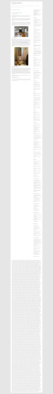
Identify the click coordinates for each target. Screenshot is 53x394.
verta (12, 336)
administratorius (25, 324)
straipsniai (38, 294)
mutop (29, 372)
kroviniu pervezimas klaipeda (32, 300)
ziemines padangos (22, 286)
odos (29, 374)
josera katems (30, 289)
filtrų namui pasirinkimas (32, 262)
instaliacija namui (16, 364)
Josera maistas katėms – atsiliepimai (37, 227)
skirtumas (22, 360)
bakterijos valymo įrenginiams (16, 313)
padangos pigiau (21, 358)
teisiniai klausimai (20, 353)
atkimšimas (34, 325)
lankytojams (13, 372)
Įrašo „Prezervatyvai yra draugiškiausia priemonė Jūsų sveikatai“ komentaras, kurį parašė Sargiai (37, 183)
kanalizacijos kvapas (38, 295)
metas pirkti (31, 335)
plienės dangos (27, 368)
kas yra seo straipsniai (36, 276)
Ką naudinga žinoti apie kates (36, 30)
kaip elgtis (21, 323)
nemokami (26, 355)
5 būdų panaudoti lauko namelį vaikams (37, 153)
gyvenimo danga (37, 327)
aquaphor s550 (22, 270)
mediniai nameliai (28, 302)
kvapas (18, 333)
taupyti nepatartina (18, 328)
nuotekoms (24, 339)
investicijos (38, 375)
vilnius (15, 330)
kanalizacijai (38, 380)
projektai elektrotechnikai (21, 364)
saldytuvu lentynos (32, 279)
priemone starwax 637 (29, 301)
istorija (39, 374)
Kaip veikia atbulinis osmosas (36, 197)
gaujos (15, 374)
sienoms (36, 368)
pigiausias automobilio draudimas (17, 314)
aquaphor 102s (36, 270)
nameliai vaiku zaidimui (14, 300)
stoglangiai (36, 330)
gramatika (13, 368)
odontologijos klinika (13, 289)
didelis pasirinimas (24, 328)
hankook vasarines (13, 385)
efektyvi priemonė (24, 325)
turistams (31, 357)
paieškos (22, 375)
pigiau (36, 375)
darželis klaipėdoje (31, 305)
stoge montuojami (18, 335)
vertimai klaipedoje (30, 345)
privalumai (13, 338)
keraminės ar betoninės (20, 327)
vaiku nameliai (21, 300)
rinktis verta (19, 325)
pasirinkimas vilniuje (16, 280)
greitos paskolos (33, 391)
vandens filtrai (37, 268)
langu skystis (39, 313)
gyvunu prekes (23, 291)
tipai (34, 333)
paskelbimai (38, 347)
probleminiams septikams (24, 309)
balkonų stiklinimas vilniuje (34, 345)
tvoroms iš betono (18, 320)
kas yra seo (38, 388)
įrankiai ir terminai (19, 316)
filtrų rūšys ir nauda (24, 265)
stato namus (24, 311)
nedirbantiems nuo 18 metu (25, 390)
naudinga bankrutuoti (16, 324)
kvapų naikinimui (31, 339)
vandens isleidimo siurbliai (32, 280)
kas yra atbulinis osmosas (33, 261)
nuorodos (31, 291)
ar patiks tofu (16, 291)
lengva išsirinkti (39, 324)
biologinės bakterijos (34, 295)
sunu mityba (19, 292)
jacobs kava (18, 345)
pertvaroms (13, 369)
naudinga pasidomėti (33, 328)
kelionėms (31, 347)
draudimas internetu (37, 377)
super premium (17, 289)
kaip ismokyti (17, 298)
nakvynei (17, 357)
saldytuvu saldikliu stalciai (29, 279)
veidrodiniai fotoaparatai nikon (20, 391)
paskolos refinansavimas (37, 283)
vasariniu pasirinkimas (22, 385)
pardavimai (36, 336)
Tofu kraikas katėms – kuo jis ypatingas (37, 99)
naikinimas (37, 338)
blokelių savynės (21, 382)
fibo (25, 312)
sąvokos (29, 342)
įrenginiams (20, 339)
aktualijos (24, 371)
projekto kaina (38, 364)
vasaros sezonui (15, 387)
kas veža (36, 314)
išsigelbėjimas (28, 323)
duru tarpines (25, 281)
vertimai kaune (27, 345)
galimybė (21, 335)
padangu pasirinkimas (30, 286)
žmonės (28, 342)
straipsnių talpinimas (38, 320)
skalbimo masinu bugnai (16, 281)
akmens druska (16, 391)
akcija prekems (32, 297)
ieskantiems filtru (19, 295)
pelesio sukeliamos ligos (17, 390)
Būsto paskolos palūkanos (36, 210)
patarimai (29, 333)
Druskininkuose (13, 361)
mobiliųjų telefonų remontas (29, 275)
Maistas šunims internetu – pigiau (37, 176)
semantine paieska (31, 388)
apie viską (38, 349)
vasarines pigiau (25, 387)
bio (13, 333)
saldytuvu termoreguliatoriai (37, 279)
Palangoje (22, 357)
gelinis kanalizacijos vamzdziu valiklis (15, 309)
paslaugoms (18, 353)
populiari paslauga (22, 314)
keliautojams (15, 353)
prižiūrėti (40, 339)
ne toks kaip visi (27, 319)
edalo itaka (13, 292)
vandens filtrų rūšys (27, 264)
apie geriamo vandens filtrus (28, 261)
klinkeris (31, 303)
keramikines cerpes (39, 311)
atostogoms (17, 342)
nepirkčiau (17, 338)
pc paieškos (18, 377)
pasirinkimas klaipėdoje (35, 305)
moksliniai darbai (18, 368)
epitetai (25, 316)
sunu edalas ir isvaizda (16, 292)
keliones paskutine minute (14, 344)
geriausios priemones (18, 308)
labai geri (24, 355)
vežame (31, 314)
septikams (18, 303)
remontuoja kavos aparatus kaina (21, 79)
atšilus (38, 379)
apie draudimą (18, 379)
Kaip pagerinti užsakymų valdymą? (37, 55)
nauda (25, 341)
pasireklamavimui (13, 349)
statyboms (38, 368)
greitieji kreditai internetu (28, 283)
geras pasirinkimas (13, 327)
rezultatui (16, 355)
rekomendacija (36, 341)
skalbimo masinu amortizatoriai (21, 281)
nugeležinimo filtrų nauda (37, 265)
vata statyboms (14, 382)
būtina (25, 375)
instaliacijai (39, 363)
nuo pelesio (30, 306)
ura (34, 371)
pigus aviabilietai (20, 345)
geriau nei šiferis (36, 324)
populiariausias (13, 335)
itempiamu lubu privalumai (31, 281)
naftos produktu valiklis (37, 390)
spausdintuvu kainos (24, 303)
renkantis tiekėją (39, 316)
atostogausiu (18, 344)
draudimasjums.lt (22, 330)
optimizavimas (29, 366)
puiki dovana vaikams (39, 272)
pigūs (12, 346)
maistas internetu (28, 294)
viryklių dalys (28, 287)
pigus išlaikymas (31, 324)
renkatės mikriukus (27, 317)
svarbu (26, 364)
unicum (29, 369)
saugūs (39, 379)
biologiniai (31, 334)
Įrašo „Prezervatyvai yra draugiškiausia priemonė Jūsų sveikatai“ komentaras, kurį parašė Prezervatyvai (37, 185)
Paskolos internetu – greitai (36, 205)
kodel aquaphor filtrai (16, 269)
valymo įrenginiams (15, 303)
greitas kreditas (20, 283)
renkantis (19, 338)
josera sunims (32, 289)
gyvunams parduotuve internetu (27, 292)
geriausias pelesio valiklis (31, 276)
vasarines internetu (13, 386)
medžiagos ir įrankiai (28, 377)
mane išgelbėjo (32, 355)
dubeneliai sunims (13, 290)
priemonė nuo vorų (20, 276)
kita (34, 369)
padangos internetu (13, 286)
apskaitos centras (20, 344)
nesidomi (36, 379)
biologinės (23, 341)
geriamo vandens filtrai (21, 267)
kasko (34, 331)
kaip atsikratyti (27, 333)
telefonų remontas (24, 276)
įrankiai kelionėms (24, 352)
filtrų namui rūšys (24, 264)
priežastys (38, 334)
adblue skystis (17, 279)
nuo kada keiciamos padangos (18, 286)
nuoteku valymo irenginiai (18, 358)
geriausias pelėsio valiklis (16, 272)
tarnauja (36, 339)
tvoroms (40, 368)
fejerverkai (17, 295)
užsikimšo (21, 325)
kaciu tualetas (23, 290)
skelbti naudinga (16, 323)
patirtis (33, 324)
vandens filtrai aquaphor (17, 267)
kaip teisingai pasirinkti (16, 316)
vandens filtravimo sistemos (27, 262)
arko (26, 312)
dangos (17, 325)
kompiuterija (20, 352)
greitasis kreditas (16, 283)
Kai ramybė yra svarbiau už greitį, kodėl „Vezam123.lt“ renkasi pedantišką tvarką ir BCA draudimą (37, 54)
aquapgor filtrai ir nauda (27, 268)
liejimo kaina (34, 377)
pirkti (22, 338)
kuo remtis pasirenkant (37, 317)
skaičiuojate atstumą (23, 317)
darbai (21, 368)
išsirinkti (32, 336)
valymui (33, 341)
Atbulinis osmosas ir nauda (36, 221)
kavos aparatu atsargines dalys (23, 287)
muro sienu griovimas (38, 303)
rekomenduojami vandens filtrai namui (15, 264)
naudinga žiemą (25, 335)
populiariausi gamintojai (16, 388)
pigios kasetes (37, 344)
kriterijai (30, 316)
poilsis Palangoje (20, 347)
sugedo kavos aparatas (26, 79)
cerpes (27, 320)
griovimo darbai (32, 311)
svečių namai (36, 360)
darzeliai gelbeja (13, 280)
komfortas (28, 382)
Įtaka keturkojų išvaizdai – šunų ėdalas (37, 235)
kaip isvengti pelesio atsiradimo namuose (26, 272)
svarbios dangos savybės (31, 382)
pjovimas (27, 374)
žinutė (18, 380)
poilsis (27, 357)
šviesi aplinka (28, 336)
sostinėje (24, 360)
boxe (27, 369)
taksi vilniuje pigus (33, 313)
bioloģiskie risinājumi (36, 278)
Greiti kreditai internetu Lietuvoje (37, 209)
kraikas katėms (17, 297)
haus (24, 312)
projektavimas (32, 358)
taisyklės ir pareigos (39, 314)
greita (29, 380)
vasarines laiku (31, 385)
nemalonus (22, 333)
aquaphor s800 (19, 270)
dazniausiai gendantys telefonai (35, 273)
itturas (35, 344)
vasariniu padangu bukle (29, 386)
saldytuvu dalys (34, 287)
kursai (29, 355)
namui (35, 334)
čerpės (31, 313)
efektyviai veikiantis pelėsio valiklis (16, 276)
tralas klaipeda (36, 300)
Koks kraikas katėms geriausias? (36, 232)
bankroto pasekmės (34, 322)
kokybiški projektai (13, 364)
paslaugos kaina (34, 353)
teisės (13, 374)
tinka (16, 380)
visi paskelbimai (24, 353)
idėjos (40, 375)
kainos (17, 330)
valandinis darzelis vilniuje (26, 289)
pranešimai (29, 371)
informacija (15, 328)
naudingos (22, 339)
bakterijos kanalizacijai (18, 341)
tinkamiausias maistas (24, 294)
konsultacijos (30, 352)
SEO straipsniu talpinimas (36, 193)
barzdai (16, 377)
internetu (15, 341)
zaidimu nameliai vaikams (25, 302)
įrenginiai (33, 333)
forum (39, 369)
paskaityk (17, 371)
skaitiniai (15, 371)
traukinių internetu (14, 346)
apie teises (40, 347)
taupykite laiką (19, 324)
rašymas (17, 355)
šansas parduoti (39, 350)
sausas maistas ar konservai (30, 284)
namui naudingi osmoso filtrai (38, 261)
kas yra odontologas (22, 298)
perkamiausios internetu (25, 297)
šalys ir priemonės (18, 350)
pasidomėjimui (39, 371)
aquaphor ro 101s (33, 270)
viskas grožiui (27, 352)
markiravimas (17, 374)
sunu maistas (20, 289)
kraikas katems (37, 297)
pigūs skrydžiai (22, 369)
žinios (36, 371)
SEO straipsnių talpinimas (17, 2)
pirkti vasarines (34, 385)
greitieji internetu (36, 391)
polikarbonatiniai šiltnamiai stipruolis (15, 278)
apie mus (27, 291)
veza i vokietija (13, 314)
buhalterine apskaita (20, 279)
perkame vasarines (36, 387)
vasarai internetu (21, 387)
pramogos (13, 360)
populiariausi (13, 379)
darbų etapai (19, 363)
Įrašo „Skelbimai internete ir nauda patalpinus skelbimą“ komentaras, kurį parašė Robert (37, 191)
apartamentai (25, 357)
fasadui (12, 382)
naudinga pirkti (29, 313)
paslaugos (29, 346)
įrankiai (33, 366)
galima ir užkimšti (27, 325)
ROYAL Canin (35, 230)
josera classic (27, 276)
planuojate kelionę (36, 316)
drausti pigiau (29, 379)
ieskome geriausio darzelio (21, 280)
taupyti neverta (36, 328)
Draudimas (35, 57)
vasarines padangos (26, 286)
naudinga (30, 336)
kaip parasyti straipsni (23, 388)
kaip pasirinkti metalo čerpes (31, 317)
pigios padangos (15, 287)
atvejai (38, 335)
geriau (33, 316)
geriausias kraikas (29, 297)
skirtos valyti (31, 341)
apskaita (27, 346)
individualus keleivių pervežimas (31, 330)
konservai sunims (20, 290)
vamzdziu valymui (20, 309)
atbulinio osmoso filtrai (21, 261)
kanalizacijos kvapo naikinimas (28, 311)
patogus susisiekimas (19, 317)
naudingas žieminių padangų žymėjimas (18, 275)
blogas (36, 294)
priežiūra (34, 336)
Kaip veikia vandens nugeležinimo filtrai (37, 198)
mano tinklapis (25, 369)
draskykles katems (15, 284)
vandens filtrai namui (20, 264)
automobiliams (17, 352)
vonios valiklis (35, 319)
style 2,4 (37, 298)
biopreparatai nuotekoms (25, 301)
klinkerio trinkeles (18, 301)
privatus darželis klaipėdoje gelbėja (26, 305)
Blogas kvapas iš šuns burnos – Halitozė (37, 35)
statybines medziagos (34, 312)
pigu (38, 358)
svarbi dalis (36, 335)
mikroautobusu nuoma (22, 331)
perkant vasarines (18, 387)
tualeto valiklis (20, 303)
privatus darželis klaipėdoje (14, 306)
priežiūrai (17, 334)
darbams (31, 377)
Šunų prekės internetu (36, 175)
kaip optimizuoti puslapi (28, 388)
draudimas (13, 341)
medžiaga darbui (22, 363)
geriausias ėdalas (31, 294)
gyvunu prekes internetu (39, 291)
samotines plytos (36, 311)
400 (38, 374)
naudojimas (18, 339)
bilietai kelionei (25, 349)
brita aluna (30, 298)
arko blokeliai (25, 320)
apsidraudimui (33, 347)
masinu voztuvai (28, 280)
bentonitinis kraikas (37, 290)
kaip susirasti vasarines (29, 387)
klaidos (15, 336)
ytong (23, 312)
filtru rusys (14, 298)
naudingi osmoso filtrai (18, 262)
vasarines (16, 385)
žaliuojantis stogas (18, 382)
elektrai (35, 363)
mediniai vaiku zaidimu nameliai (14, 302)
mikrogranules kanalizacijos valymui (38, 308)
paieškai (30, 350)
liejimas (14, 377)
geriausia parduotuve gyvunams (33, 292)
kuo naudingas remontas (24, 275)
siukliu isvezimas (15, 301)
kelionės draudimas (27, 331)
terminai (34, 335)
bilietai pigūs (18, 346)
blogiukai (39, 355)
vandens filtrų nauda (13, 261)
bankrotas (31, 322)
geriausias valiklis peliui (34, 275)
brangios (34, 342)
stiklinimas (21, 346)
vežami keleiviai (34, 314)
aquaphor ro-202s (32, 269)
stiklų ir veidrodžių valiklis (14, 320)
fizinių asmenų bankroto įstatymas (27, 322)
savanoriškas (32, 342)
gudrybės (34, 360)
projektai (14, 358)
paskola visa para (20, 390)
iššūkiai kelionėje (29, 314)
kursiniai (14, 363)
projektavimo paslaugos (35, 364)
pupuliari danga (39, 328)
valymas (40, 380)
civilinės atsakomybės (37, 331)
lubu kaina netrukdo (36, 281)
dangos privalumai (13, 322)
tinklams (35, 358)
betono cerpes (13, 312)
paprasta (36, 342)
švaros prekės (20, 330)
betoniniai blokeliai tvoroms (30, 320)
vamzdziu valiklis (30, 319)
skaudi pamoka (22, 324)
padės (22, 342)
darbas (36, 361)
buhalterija (25, 346)
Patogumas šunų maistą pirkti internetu (37, 231)
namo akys (23, 335)
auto (29, 347)
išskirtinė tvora (34, 320)
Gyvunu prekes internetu (36, 68)
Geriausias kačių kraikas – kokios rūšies (37, 98)
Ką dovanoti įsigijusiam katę (36, 229)
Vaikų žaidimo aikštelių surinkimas (37, 146)
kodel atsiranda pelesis (20, 278)
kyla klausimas (36, 325)
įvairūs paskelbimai (33, 352)
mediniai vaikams (17, 300)
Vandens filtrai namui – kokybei (36, 64)
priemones (21, 341)
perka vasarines (18, 385)
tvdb (12, 357)
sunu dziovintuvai (16, 290)
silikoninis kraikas (34, 290)
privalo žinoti (17, 327)
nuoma (23, 346)
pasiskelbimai (23, 349)
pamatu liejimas (21, 311)
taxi (16, 330)
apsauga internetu (15, 350)
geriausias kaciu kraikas (30, 273)
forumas (15, 372)
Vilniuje (20, 357)
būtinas (27, 379)
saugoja (38, 341)
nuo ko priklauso (27, 316)
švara (12, 333)
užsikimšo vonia (31, 325)
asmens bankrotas (31, 323)
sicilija (34, 390)
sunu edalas (22, 289)
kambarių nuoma (25, 358)
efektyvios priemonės (20, 334)
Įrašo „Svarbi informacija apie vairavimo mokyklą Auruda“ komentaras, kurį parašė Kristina (37, 188)
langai (24, 336)
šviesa (32, 335)
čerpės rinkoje (34, 327)
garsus (32, 344)
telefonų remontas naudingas (25, 273)
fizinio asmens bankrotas (22, 322)
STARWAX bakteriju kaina (38, 301)
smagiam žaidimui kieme (14, 273)
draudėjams (39, 352)
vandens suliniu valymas (27, 308)
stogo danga (21, 301)
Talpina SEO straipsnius (36, 212)
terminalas (38, 361)
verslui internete (26, 366)
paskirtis (38, 339)
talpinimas (17, 331)
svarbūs (14, 355)
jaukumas (24, 338)
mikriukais (16, 317)
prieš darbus (29, 338)
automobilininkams (35, 350)
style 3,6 (39, 298)
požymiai (15, 335)
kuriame (26, 382)
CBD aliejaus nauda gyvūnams (36, 228)
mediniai (26, 336)
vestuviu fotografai (34, 303)
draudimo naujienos (39, 342)
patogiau (32, 316)
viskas (35, 369)
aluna (28, 298)
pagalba (18, 323)
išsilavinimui (17, 363)
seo (40, 303)
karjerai (30, 368)
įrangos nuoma (18, 311)
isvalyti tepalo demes (35, 284)
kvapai (39, 338)
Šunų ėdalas (35, 159)
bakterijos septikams (38, 309)
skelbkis (21, 350)
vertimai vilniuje (24, 345)
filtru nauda (25, 295)
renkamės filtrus (20, 294)
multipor (21, 312)
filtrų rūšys (25, 261)
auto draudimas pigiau (27, 330)
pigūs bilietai (18, 347)
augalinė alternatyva (19, 291)
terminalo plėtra (34, 361)
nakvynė (31, 361)
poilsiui (32, 357)
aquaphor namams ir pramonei (38, 267)
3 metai (26, 323)
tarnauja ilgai (28, 324)
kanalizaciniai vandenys (23, 308)
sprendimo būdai (26, 334)
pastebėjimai (19, 372)
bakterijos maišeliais (28, 309)
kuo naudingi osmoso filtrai (22, 262)
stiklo (25, 374)
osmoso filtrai (13, 267)
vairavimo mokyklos (35, 357)
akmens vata (30, 312)
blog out (33, 371)
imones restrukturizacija (28, 303)
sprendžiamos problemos (14, 334)
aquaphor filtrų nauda (20, 268)
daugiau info (21, 379)
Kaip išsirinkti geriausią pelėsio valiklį (37, 19)
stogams (25, 368)
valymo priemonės (21, 320)
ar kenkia (24, 333)
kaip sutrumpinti (25, 314)
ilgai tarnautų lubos (30, 391)
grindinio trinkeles (19, 312)
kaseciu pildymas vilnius (35, 302)
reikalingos (28, 355)
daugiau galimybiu (35, 388)
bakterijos (15, 333)
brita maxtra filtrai (26, 298)
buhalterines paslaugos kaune (21, 313)
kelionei (18, 342)
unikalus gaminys (13, 325)
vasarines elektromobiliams (27, 385)
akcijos (19, 331)
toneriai (31, 302)
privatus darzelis (25, 280)
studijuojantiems (15, 368)
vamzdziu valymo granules (32, 308)
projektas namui (30, 364)
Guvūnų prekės (35, 223)
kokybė (31, 333)
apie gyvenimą (20, 349)
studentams (23, 368)
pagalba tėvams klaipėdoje (20, 305)
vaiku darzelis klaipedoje (16, 305)
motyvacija (31, 375)
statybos (16, 311)
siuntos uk (15, 357)
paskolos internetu (13, 283)
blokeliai (28, 312)
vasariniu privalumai (25, 386)
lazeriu (37, 374)
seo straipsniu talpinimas (21, 272)
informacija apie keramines (30, 327)
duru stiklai (36, 280)
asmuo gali (38, 323)
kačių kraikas (15, 297)
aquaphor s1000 (30, 270)
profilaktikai (35, 355)
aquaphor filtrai (24, 267)
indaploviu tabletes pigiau (14, 319)
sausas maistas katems (27, 290)
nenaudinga (16, 375)
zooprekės (35, 297)
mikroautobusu (14, 331)
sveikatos (31, 331)
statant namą (26, 327)
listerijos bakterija (24, 278)
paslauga (40, 335)
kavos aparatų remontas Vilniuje (23, 42)
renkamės (17, 333)
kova (15, 339)
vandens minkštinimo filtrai (32, 265)
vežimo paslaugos (21, 377)
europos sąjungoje (35, 323)
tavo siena (27, 372)
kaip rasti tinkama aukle (36, 306)
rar (25, 372)
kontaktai (25, 291)
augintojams (34, 294)
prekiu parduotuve (38, 292)
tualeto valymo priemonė (39, 319)
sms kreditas (29, 390)
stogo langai (38, 330)
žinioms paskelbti (25, 350)
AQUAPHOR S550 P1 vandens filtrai (37, 250)
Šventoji (40, 358)
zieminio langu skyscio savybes (28, 278)
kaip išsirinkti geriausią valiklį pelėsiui (34, 272)
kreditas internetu (32, 283)
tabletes (33, 319)
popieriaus (24, 374)
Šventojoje (29, 357)
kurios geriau (24, 327)
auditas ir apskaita (24, 344)
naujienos (29, 291)
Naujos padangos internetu (36, 256)
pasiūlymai (22, 372)
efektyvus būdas (23, 316)
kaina (30, 328)
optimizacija (21, 366)
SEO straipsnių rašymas (14, 77)
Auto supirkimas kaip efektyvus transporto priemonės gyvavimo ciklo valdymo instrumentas (37, 73)
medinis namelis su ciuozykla (25, 284)
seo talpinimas (15, 347)
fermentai (34, 339)
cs (33, 369)
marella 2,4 (33, 298)
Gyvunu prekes (35, 122)
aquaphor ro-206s (13, 270)
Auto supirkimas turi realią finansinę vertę (37, 239)
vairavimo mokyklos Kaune (28, 361)
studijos (27, 363)
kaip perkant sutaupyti (23, 292)
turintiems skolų (38, 322)
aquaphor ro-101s (29, 269)
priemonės (38, 333)
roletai (40, 357)
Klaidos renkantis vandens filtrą (36, 199)
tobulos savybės (28, 328)
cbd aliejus (28, 281)
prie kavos (14, 371)
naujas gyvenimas (23, 323)
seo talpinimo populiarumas (34, 383)
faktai (18, 322)
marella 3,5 (35, 298)
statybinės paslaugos (38, 312)
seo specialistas (19, 388)
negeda (34, 344)
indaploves (37, 313)
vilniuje (12, 330)
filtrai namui (17, 265)
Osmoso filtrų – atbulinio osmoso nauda (37, 247)
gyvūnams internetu (21, 297)
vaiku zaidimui (33, 278)
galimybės (35, 366)
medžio (30, 374)
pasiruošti (20, 342)
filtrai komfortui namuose (37, 262)
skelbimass (16, 345)
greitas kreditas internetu (24, 283)
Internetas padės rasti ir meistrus (17, 12)
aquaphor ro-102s (36, 269)
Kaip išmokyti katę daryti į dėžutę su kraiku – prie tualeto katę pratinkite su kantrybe (37, 41)
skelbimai (30, 349)
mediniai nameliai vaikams (20, 302)
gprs (13, 357)
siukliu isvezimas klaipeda (24, 300)
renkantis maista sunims (26, 391)
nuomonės (36, 349)
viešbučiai (19, 357)
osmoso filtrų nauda (17, 261)
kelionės (33, 331)
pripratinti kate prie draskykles (19, 284)
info (35, 371)
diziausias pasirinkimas (38, 385)
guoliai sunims (39, 289)
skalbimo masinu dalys (31, 287)
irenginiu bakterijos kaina (34, 301)
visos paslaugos (27, 353)
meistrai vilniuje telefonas (15, 79)
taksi (13, 330)
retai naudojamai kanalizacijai (33, 309)
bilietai (35, 347)
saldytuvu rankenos (24, 279)
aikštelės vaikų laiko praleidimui (19, 273)
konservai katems (30, 290)
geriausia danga (26, 313)
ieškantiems (15, 379)
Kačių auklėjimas (35, 31)
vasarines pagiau (38, 386)
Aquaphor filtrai (35, 12)
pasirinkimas (13, 328)
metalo (19, 374)
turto (24, 331)
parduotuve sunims (21, 383)
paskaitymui (31, 371)
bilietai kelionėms (33, 346)
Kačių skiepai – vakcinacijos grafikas (37, 29)
